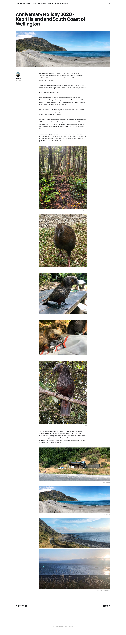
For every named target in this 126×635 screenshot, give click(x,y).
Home (34, 3)
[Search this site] (110, 3)
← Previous (21, 605)
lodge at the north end (54, 114)
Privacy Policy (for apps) (61, 3)
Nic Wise (18, 79)
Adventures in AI (42, 3)
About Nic (50, 3)
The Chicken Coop (23, 3)
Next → (106, 605)
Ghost (71, 626)
